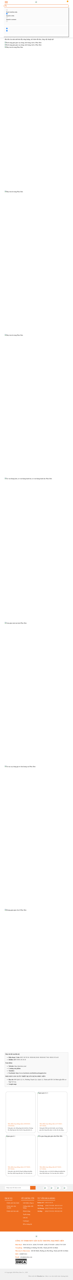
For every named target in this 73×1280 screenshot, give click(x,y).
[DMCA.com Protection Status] (21, 1263)
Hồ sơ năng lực (27, 1224)
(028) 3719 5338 (61, 1244)
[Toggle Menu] (6, 2)
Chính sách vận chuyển (11, 1207)
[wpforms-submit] (33, 1188)
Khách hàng (26, 1211)
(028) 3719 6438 (49, 1205)
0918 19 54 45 (58, 1205)
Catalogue (26, 1221)
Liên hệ (25, 1217)
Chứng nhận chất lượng (28, 1207)
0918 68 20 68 (58, 1211)
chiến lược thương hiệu (61, 1276)
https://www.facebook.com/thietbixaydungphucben (31, 1073)
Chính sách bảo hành (13, 1203)
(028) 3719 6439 (49, 1208)
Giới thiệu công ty (28, 1203)
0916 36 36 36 (27, 1244)
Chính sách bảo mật (12, 1211)
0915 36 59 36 (58, 1208)
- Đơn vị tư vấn (49, 1276)
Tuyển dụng (26, 1214)
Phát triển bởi (33, 1276)
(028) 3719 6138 (49, 1211)
